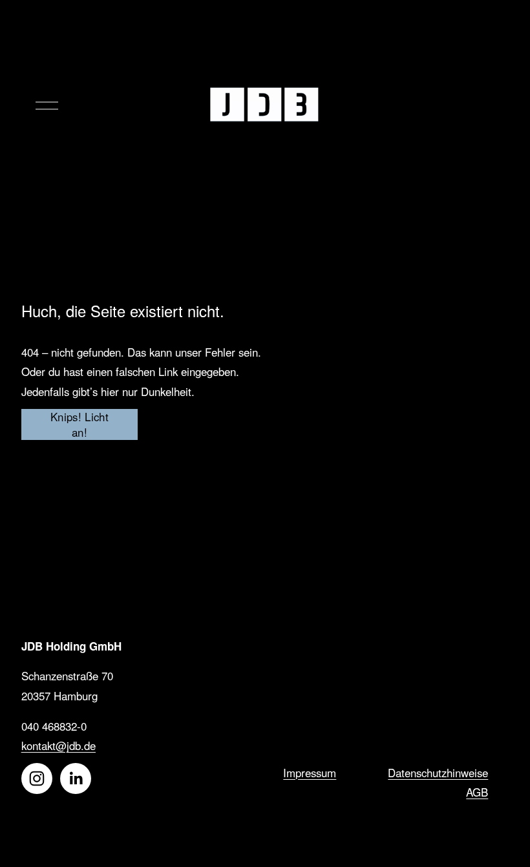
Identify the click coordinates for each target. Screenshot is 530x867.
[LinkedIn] (75, 778)
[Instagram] (36, 778)
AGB (477, 792)
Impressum (309, 772)
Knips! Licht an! (79, 424)
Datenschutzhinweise (438, 772)
